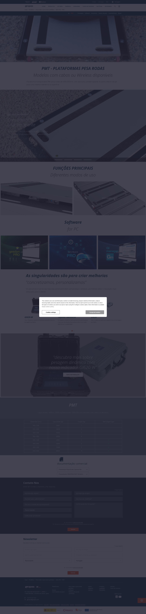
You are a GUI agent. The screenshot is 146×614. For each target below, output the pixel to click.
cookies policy (49, 306)
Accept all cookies (94, 312)
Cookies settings (51, 312)
